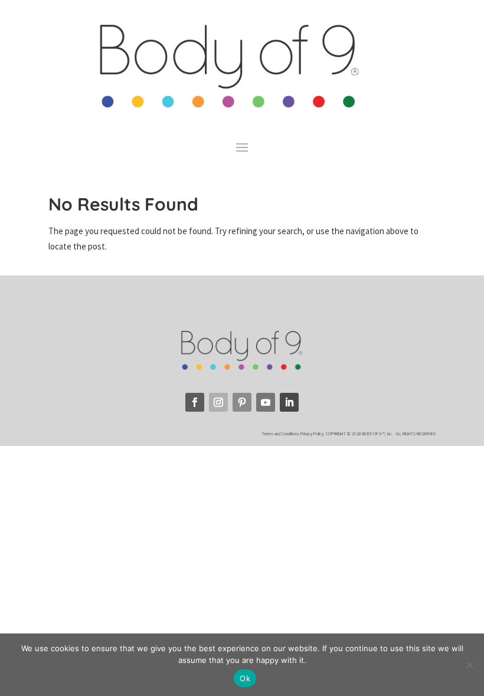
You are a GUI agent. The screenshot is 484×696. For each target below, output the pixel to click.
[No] (469, 665)
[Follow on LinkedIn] (289, 402)
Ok (245, 678)
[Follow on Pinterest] (242, 402)
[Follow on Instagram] (218, 402)
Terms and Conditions (280, 433)
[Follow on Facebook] (194, 402)
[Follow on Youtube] (265, 402)
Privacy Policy (312, 433)
